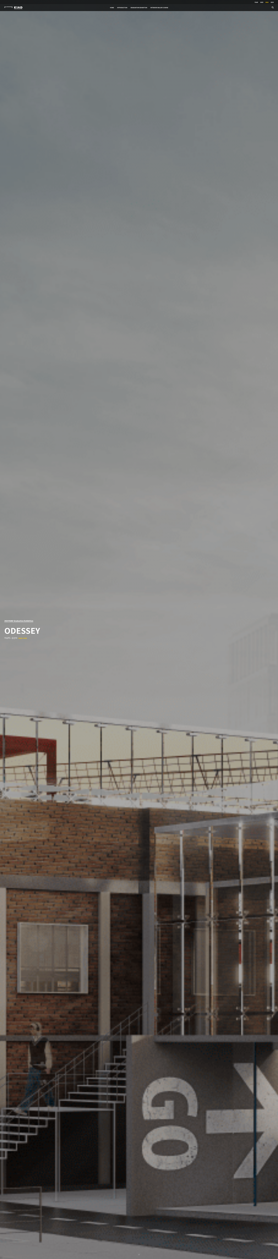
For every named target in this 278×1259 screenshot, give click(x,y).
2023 (272, 2)
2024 (266, 2)
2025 (261, 2)
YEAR (256, 2)
